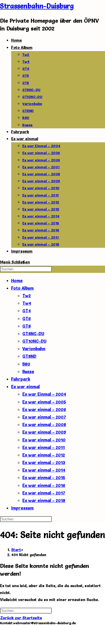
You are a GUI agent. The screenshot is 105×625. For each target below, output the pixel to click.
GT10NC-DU (34, 341)
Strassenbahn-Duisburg (37, 6)
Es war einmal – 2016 (43, 485)
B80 (26, 364)
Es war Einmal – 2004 (44, 394)
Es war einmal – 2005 (44, 402)
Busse (28, 371)
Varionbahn (33, 348)
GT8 (26, 326)
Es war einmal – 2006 (44, 409)
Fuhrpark (20, 379)
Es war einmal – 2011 (43, 447)
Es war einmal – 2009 (44, 432)
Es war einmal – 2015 (43, 477)
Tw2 (26, 295)
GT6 (26, 318)
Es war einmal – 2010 (44, 440)
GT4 (26, 310)
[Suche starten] (55, 520)
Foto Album (22, 288)
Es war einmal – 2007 (44, 417)
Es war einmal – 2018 (43, 500)
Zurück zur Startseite (21, 617)
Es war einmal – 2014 (43, 470)
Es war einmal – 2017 (43, 493)
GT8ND (29, 356)
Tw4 (26, 303)
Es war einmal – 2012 (43, 455)
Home (17, 280)
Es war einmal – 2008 (44, 424)
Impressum (22, 508)
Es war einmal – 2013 (43, 462)
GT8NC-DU (33, 333)
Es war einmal (25, 386)
